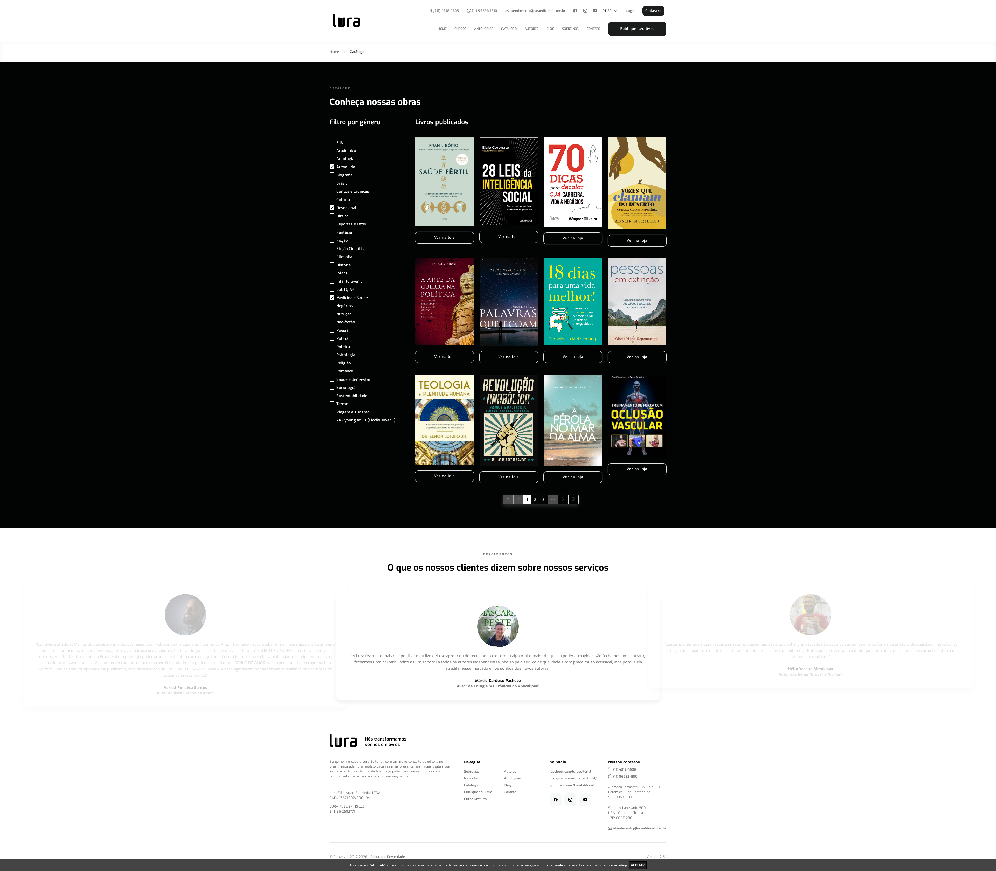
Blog (550, 29)
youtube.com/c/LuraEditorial (572, 785)
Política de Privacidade (387, 857)
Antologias (483, 29)
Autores (532, 29)
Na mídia (471, 778)
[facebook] (575, 11)
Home (442, 29)
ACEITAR (638, 865)
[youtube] (595, 11)
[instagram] (585, 11)
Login (631, 11)
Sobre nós (570, 29)
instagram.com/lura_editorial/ (573, 778)
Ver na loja (444, 237)
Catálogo (509, 29)
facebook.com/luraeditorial (570, 771)
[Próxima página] (563, 499)
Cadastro (653, 11)
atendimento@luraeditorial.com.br (538, 11)
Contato (593, 29)
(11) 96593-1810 (484, 11)
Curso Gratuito (475, 799)
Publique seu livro (637, 28)
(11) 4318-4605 (446, 11)
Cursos (460, 29)
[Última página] (573, 499)
